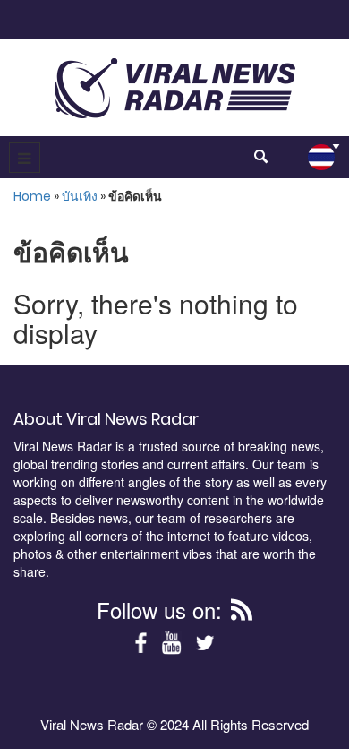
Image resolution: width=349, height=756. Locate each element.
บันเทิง (80, 196)
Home (32, 196)
